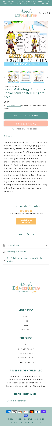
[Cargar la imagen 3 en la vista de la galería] (38, 77)
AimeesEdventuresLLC (27, 419)
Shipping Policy (26, 358)
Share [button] (9, 136)
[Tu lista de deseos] (44, 13)
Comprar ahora (26, 124)
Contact (26, 330)
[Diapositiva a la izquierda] (4, 77)
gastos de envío (14, 106)
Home (26, 317)
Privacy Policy (26, 349)
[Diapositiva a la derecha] (47, 77)
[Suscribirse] (43, 401)
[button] (3, 13)
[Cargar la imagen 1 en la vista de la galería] (13, 77)
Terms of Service (26, 362)
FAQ (26, 325)
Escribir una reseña (25, 221)
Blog (26, 321)
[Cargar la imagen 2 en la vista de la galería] (26, 77)
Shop (26, 344)
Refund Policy (26, 353)
